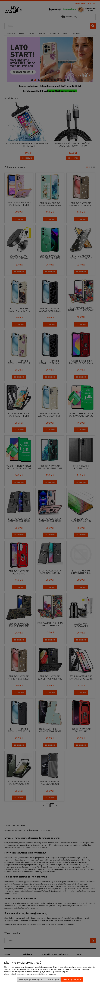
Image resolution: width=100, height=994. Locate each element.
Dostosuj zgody (52, 979)
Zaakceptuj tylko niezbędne (30, 979)
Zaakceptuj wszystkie (72, 979)
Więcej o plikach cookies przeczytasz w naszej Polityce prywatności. (30, 974)
